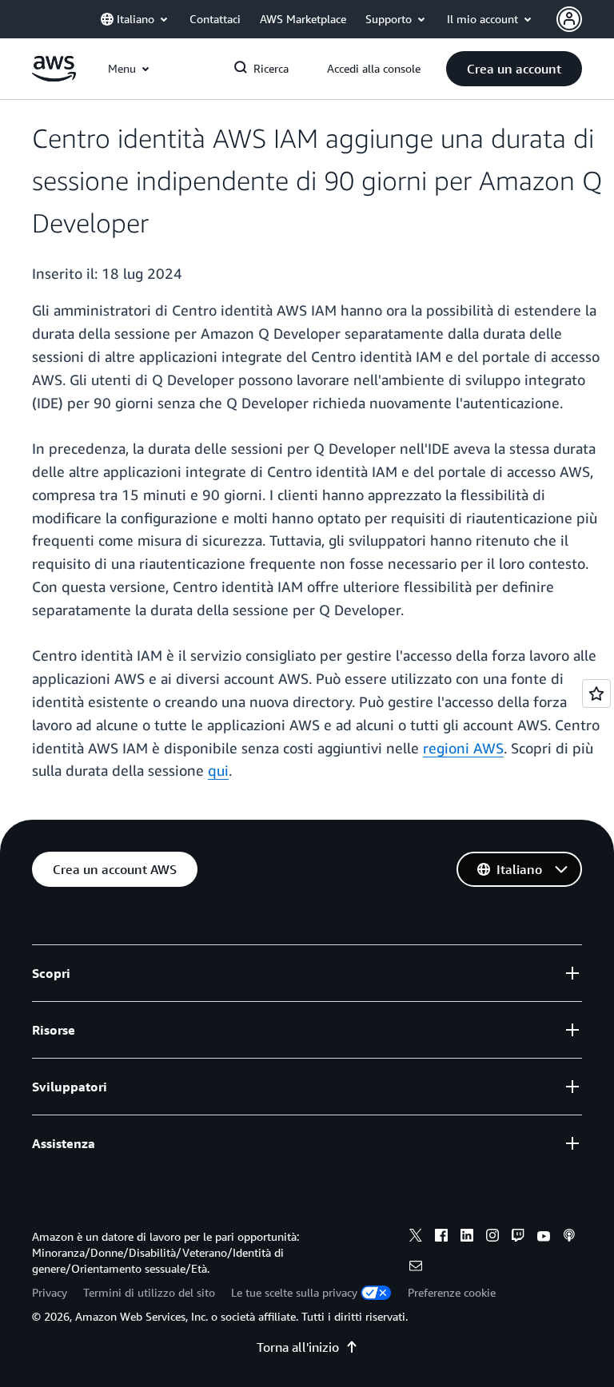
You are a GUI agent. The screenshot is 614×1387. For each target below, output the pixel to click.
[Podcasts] (569, 1237)
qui (218, 770)
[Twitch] (518, 1237)
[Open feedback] (596, 693)
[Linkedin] (466, 1237)
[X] (415, 1237)
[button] (514, 68)
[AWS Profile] (569, 19)
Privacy (49, 1292)
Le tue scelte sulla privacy (294, 1292)
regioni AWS (463, 748)
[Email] (415, 1268)
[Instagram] (492, 1237)
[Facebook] (441, 1237)
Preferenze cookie (452, 1292)
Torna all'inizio (298, 1347)
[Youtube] (543, 1237)
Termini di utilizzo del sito (149, 1292)
